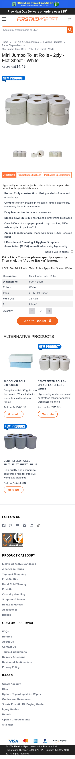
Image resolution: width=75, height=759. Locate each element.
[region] (20, 361)
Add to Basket (35, 321)
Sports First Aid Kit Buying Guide (23, 704)
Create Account (11, 683)
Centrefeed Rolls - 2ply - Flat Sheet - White (52, 385)
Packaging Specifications (57, 175)
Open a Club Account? (16, 719)
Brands (6, 614)
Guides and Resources (16, 699)
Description (9, 175)
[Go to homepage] (37, 19)
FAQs (5, 631)
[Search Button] (70, 30)
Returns (7, 636)
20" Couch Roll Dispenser (15, 383)
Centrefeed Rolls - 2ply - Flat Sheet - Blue (20, 462)
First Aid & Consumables (26, 42)
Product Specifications (29, 175)
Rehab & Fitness (12, 604)
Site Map (7, 724)
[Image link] (24, 525)
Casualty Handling (13, 594)
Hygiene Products (52, 42)
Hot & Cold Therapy (14, 584)
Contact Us (9, 646)
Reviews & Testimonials (17, 662)
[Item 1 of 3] (37, 111)
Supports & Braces (13, 599)
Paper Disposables (12, 45)
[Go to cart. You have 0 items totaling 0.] (69, 22)
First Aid (7, 589)
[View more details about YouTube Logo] (17, 525)
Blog (5, 689)
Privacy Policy (11, 667)
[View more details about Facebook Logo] (3, 525)
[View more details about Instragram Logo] (10, 525)
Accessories (9, 609)
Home (5, 42)
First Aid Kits (10, 579)
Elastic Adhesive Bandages (19, 563)
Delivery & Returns (13, 656)
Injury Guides (10, 709)
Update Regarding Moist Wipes (21, 694)
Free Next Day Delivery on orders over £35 (38, 11)
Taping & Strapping (14, 574)
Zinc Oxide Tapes (13, 568)
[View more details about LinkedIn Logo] (31, 525)
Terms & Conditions (14, 651)
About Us (8, 641)
